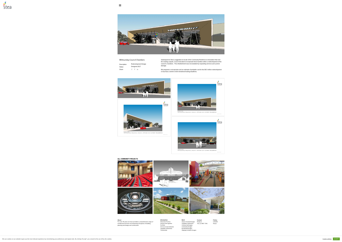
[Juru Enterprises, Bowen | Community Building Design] (170, 201)
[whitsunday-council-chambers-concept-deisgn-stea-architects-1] (197, 135)
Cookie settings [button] (327, 239)
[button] (120, 5)
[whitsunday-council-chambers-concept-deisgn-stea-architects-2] (144, 117)
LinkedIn (215, 221)
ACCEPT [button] (336, 239)
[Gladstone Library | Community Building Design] (206, 174)
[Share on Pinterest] (135, 69)
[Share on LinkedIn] (138, 69)
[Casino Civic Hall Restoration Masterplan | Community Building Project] (170, 174)
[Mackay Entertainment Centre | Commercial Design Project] (135, 174)
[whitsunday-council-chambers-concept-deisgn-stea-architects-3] (197, 97)
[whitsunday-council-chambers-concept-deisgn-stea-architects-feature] (144, 88)
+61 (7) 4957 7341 (202, 223)
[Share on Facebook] (132, 69)
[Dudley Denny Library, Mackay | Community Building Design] (135, 201)
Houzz (215, 223)
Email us (199, 221)
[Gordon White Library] (206, 201)
